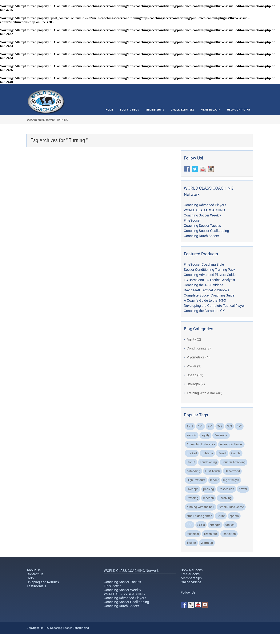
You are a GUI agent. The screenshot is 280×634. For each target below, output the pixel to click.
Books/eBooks (192, 570)
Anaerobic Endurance (201, 444)
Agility (191, 339)
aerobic (192, 435)
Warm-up (207, 543)
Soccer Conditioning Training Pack (209, 270)
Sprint (221, 516)
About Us (34, 570)
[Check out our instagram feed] (205, 605)
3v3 (229, 426)
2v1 (210, 426)
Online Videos (191, 582)
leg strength (231, 480)
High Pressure (196, 480)
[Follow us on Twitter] (191, 605)
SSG (190, 525)
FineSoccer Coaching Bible (204, 264)
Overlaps (192, 489)
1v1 (200, 426)
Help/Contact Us (238, 109)
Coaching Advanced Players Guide (210, 275)
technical (193, 534)
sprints (234, 516)
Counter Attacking (234, 462)
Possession (226, 489)
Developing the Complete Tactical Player (214, 306)
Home (109, 109)
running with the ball (200, 507)
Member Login (210, 109)
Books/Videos (129, 109)
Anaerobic (221, 435)
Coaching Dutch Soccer (201, 236)
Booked (192, 453)
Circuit (191, 462)
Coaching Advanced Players (205, 205)
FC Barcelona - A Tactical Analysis (209, 280)
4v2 (239, 426)
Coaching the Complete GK (204, 311)
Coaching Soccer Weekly (202, 215)
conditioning (208, 462)
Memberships (155, 109)
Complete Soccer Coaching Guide (209, 295)
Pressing (192, 498)
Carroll (222, 453)
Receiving (225, 498)
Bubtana (207, 453)
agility (205, 435)
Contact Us (35, 574)
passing (208, 489)
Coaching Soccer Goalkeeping (206, 231)
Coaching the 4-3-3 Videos (203, 285)
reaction (208, 498)
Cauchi (236, 453)
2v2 (219, 426)
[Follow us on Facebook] (184, 605)
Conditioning (196, 348)
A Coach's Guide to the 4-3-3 (205, 300)
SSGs (201, 525)
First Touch (212, 471)
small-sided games (199, 516)
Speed (191, 375)
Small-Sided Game (231, 507)
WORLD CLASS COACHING (204, 210)
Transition (229, 534)
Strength (193, 384)
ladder (214, 480)
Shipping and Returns (43, 582)
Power (191, 366)
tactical (230, 525)
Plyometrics (196, 357)
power (243, 489)
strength (215, 525)
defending (193, 471)
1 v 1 (190, 426)
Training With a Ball (201, 393)
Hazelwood (232, 471)
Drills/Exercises (182, 109)
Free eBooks (190, 574)
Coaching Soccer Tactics (202, 226)
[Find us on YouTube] (198, 605)
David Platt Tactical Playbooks (206, 290)
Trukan (191, 543)
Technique (211, 534)
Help (30, 578)
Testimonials (36, 586)
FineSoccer (192, 220)
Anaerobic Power (231, 444)
